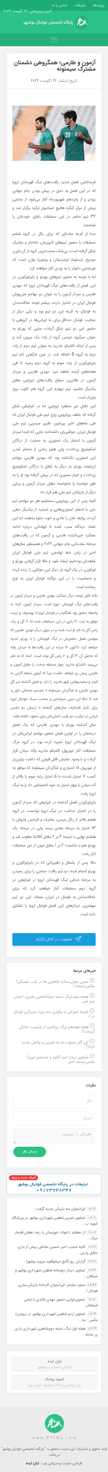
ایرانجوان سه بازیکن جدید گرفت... (59, 1209)
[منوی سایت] (54, 39)
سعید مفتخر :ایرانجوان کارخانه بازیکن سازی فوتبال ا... (58, 1288)
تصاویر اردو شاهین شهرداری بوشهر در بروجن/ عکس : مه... (56, 1317)
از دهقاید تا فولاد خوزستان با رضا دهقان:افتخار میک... (56, 1235)
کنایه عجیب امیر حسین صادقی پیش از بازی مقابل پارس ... (58, 1250)
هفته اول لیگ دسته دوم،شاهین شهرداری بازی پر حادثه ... (56, 1332)
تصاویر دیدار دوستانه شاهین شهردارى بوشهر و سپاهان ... (56, 1273)
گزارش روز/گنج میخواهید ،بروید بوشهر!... (54, 1261)
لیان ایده (33, 1463)
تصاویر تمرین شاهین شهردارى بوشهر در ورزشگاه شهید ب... (55, 1221)
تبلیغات (80, 5)
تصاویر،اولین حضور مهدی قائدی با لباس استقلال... (61, 1303)
